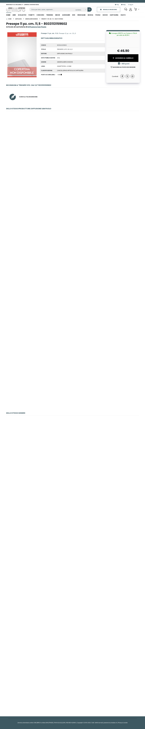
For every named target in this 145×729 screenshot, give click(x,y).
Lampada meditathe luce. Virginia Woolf (72, 495)
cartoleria (114, 15)
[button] (136, 9)
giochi (105, 15)
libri (14, 15)
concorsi (40, 15)
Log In (131, 4)
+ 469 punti (125, 64)
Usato (123, 15)
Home (8, 15)
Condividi (115, 76)
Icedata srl (114, 723)
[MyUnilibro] (130, 9)
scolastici (22, 15)
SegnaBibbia (72, 289)
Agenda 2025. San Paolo (72, 190)
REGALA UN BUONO (110, 10)
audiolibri (66, 15)
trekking (49, 15)
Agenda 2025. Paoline (72, 239)
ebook (57, 15)
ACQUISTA (73, 157)
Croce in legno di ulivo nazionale (72, 338)
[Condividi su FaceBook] (122, 76)
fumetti (31, 15)
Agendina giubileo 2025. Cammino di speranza (72, 141)
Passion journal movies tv (73, 642)
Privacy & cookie (123, 723)
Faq (117, 4)
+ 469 (59, 74)
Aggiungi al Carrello (124, 58)
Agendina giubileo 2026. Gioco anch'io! (72, 387)
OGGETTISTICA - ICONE (64, 66)
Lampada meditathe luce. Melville (72, 691)
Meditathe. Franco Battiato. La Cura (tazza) (72, 544)
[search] (89, 9)
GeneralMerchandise (65, 62)
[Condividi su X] (127, 76)
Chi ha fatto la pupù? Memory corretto (72, 446)
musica (90, 15)
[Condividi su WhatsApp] (132, 76)
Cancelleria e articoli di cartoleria (70, 70)
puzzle (97, 15)
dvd (73, 15)
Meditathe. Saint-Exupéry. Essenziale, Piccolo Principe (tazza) (72, 593)
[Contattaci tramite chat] (125, 9)
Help (123, 4)
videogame (81, 15)
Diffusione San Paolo (64, 53)
